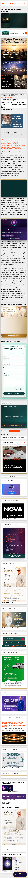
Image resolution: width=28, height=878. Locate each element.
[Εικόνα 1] (10, 553)
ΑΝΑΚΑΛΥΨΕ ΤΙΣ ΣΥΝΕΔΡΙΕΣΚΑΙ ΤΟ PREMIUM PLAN (14, 556)
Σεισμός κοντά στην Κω (8, 140)
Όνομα (4, 356)
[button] (14, 541)
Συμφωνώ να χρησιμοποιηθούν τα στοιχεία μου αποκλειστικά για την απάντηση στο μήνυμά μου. (15, 389)
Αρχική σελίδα (8, 849)
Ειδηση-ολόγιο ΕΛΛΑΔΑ (8, 97)
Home (2, 97)
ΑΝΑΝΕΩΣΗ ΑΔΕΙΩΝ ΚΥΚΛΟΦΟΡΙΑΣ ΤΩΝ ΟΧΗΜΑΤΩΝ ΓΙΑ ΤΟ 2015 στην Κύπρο (13, 454)
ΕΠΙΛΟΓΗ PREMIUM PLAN (5, 239)
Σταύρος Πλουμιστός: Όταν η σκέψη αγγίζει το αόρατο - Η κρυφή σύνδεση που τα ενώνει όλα (14, 70)
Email (4, 367)
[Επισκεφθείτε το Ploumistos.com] (5, 20)
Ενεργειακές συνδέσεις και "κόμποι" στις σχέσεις (17, 32)
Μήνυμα (5, 379)
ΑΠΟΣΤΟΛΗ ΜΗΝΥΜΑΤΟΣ (14, 393)
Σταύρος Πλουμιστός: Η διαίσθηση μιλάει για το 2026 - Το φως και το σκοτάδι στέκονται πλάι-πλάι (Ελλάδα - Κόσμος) (13, 724)
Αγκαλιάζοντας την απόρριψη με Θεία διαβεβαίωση (11, 54)
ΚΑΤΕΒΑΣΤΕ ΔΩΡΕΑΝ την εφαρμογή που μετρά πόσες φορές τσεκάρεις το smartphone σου (13, 467)
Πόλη (4, 373)
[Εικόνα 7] (14, 553)
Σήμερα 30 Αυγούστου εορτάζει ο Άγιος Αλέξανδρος (7, 83)
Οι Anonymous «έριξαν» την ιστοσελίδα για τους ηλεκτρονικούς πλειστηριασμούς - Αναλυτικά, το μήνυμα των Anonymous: (13, 147)
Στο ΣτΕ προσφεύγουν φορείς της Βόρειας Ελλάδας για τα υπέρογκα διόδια (12, 142)
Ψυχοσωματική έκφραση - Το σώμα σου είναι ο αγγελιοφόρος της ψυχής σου (20, 83)
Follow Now (11, 493)
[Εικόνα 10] (16, 553)
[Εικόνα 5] (13, 553)
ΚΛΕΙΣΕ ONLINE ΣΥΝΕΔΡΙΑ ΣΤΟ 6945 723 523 (14, 335)
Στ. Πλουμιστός (13, 3)
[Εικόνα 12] (17, 553)
